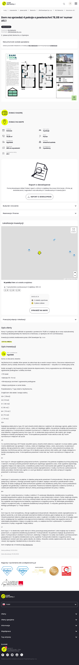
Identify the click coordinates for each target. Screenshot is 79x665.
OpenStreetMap (73, 279)
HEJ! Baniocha (33, 45)
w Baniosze (53, 45)
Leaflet (66, 279)
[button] (54, 240)
